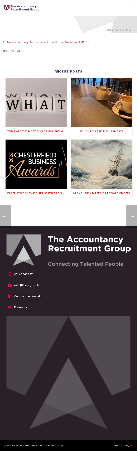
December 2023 (74, 42)
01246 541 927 (23, 274)
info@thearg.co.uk (26, 285)
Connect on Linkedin (28, 296)
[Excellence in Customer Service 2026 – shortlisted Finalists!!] (36, 164)
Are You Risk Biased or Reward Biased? (101, 193)
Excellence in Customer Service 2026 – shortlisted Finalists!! (37, 193)
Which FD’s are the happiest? (101, 131)
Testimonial (122, 30)
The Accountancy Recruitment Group (30, 42)
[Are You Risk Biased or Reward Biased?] (102, 164)
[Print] (20, 51)
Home (108, 30)
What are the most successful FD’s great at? (37, 131)
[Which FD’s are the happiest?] (102, 102)
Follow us (20, 307)
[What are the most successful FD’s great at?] (36, 102)
